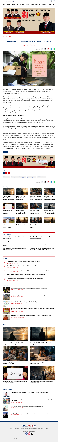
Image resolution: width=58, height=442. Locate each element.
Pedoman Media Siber (30, 428)
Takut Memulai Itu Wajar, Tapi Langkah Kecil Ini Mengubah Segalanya (14, 249)
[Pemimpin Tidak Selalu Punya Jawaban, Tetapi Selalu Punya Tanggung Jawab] (49, 206)
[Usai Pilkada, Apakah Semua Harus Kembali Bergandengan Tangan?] (5, 408)
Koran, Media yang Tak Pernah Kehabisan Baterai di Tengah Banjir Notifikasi (35, 198)
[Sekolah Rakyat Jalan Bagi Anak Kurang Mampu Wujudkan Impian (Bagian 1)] (6, 394)
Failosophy (13, 177)
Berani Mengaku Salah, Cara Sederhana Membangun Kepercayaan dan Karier (8, 212)
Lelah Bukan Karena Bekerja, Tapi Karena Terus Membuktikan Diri (49, 198)
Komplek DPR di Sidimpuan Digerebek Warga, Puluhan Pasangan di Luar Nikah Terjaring (28, 270)
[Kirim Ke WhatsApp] (54, 49)
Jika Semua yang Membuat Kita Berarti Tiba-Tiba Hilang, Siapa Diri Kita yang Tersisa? (8, 198)
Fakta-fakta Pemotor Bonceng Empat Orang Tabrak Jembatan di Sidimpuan (29, 288)
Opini (31, 44)
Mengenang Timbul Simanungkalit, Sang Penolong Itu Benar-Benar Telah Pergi (29, 413)
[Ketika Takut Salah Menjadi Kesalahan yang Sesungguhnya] (22, 191)
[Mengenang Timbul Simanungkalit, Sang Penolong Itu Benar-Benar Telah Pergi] (5, 415)
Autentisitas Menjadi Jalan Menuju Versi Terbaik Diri (42, 244)
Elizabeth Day (6, 177)
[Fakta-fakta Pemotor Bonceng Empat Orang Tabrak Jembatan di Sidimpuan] (6, 290)
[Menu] (4, 1)
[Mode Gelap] (51, 1)
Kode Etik (16, 428)
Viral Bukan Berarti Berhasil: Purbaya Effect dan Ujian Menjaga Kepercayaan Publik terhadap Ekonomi (35, 212)
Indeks (11, 428)
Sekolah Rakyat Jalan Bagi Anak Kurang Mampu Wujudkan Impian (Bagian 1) (29, 392)
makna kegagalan (21, 177)
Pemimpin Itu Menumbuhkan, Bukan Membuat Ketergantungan (35, 226)
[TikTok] (32, 433)
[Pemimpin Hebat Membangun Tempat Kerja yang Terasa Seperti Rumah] (22, 206)
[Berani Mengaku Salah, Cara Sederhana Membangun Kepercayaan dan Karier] (8, 206)
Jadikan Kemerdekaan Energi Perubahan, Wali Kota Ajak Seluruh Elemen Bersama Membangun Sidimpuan (8, 226)
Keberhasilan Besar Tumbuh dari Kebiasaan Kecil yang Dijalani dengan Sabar (25, 278)
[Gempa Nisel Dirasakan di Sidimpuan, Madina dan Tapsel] (6, 304)
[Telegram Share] (51, 49)
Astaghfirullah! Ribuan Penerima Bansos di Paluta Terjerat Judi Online (23, 261)
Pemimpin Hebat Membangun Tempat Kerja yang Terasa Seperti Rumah (21, 212)
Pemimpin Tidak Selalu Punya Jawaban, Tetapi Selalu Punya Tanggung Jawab (49, 212)
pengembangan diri (31, 177)
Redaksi (22, 428)
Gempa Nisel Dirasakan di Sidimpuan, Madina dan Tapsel (24, 301)
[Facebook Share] (42, 49)
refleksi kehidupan (41, 177)
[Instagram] (29, 433)
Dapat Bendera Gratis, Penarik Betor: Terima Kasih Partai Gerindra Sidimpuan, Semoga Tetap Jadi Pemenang (33, 400)
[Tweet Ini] (45, 49)
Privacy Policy (40, 428)
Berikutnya (5, 152)
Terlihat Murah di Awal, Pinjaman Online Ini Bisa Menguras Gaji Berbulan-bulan (26, 274)
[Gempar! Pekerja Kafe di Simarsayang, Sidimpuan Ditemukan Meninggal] (6, 297)
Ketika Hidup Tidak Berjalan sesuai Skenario (22, 225)
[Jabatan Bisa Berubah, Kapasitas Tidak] (49, 220)
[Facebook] (26, 433)
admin (27, 44)
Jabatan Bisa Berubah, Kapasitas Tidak (49, 225)
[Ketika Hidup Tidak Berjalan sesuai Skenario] (22, 220)
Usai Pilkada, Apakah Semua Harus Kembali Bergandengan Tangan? (27, 406)
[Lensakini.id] (9, 2)
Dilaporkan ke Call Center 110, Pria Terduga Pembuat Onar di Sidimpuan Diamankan (31, 315)
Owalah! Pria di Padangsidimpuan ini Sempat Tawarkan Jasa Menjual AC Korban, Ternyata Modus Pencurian (32, 309)
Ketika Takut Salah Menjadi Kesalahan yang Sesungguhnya (22, 198)
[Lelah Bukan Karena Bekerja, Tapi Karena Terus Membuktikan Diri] (49, 191)
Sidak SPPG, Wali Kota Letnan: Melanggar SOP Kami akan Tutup (22, 265)
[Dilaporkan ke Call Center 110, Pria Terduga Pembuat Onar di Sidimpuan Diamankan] (6, 317)
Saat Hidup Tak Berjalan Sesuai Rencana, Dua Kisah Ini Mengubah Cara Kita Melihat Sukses (42, 249)
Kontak (46, 428)
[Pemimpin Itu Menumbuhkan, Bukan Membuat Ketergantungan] (36, 220)
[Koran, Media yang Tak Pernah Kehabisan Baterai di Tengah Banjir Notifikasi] (36, 191)
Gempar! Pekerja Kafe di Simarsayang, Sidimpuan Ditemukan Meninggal (28, 295)
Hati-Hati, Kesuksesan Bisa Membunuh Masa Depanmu (13, 244)
